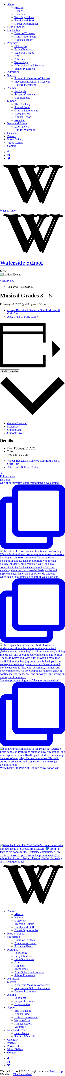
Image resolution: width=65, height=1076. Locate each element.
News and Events (17, 123)
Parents (11, 136)
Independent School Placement (32, 81)
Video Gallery (15, 142)
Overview (20, 14)
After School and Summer (29, 65)
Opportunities (22, 97)
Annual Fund (22, 107)
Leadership (13, 30)
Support (11, 100)
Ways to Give (22, 113)
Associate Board (23, 39)
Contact (11, 145)
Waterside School (21, 262)
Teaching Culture (24, 17)
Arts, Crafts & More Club (23, 316)
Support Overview (25, 94)
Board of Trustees (24, 33)
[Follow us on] (8, 151)
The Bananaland (22, 1074)
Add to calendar (9, 371)
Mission (18, 7)
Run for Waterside (24, 129)
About (10, 4)
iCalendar (12, 426)
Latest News (21, 126)
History (18, 10)
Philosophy (20, 46)
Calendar (12, 133)
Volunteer (19, 120)
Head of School (16, 26)
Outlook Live (15, 432)
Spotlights (20, 91)
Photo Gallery (15, 139)
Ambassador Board (25, 36)
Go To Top (56, 1071)
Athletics (19, 59)
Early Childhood (23, 49)
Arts (16, 55)
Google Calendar (17, 423)
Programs (12, 42)
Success (11, 75)
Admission (13, 71)
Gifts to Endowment (26, 110)
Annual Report (22, 116)
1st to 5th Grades (24, 52)
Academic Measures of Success (32, 78)
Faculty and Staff (24, 20)
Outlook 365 (14, 429)
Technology (21, 62)
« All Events (7, 280)
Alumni (11, 88)
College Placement (25, 84)
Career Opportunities (26, 23)
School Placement (24, 68)
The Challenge (22, 104)
